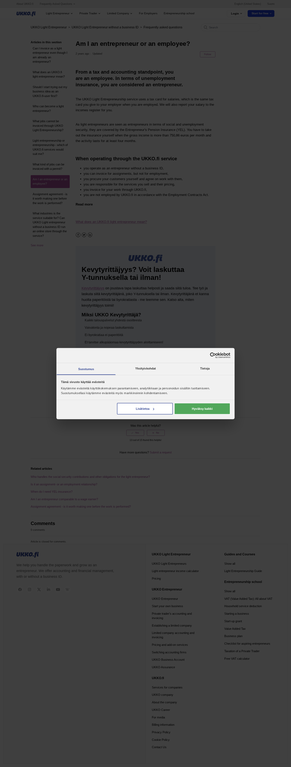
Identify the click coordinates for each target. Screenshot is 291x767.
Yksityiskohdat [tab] (145, 368)
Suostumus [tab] (86, 369)
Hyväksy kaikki (202, 408)
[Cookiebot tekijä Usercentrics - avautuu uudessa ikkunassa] (213, 355)
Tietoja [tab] (205, 368)
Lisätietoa (142, 408)
